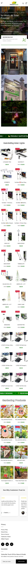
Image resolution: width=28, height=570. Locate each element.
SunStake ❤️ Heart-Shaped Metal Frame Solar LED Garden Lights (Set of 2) (21, 182)
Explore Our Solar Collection (11, 31)
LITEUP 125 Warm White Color (7, 345)
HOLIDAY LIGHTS (14, 60)
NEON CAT (7, 243)
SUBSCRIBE (21, 561)
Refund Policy (4, 532)
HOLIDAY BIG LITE (7, 284)
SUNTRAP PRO (21, 324)
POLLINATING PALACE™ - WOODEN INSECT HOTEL (7, 460)
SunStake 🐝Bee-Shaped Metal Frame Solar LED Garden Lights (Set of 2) (7, 223)
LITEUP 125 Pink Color (21, 385)
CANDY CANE (21, 304)
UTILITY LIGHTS (14, 86)
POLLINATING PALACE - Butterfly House (21, 419)
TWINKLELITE (21, 263)
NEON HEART (7, 263)
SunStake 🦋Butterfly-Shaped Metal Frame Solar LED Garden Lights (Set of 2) (21, 202)
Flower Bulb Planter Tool (21, 480)
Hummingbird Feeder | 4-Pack (7, 480)
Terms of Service (5, 534)
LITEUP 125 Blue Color (7, 365)
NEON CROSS (21, 243)
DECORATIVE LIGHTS (14, 112)
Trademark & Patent (5, 536)
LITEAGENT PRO (7, 162)
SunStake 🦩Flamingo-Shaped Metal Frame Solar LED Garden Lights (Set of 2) (7, 202)
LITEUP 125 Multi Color (21, 345)
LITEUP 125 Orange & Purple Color (21, 365)
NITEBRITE (7, 182)
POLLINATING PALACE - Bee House (7, 419)
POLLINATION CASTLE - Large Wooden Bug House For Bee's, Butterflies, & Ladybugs (21, 440)
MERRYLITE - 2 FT (21, 284)
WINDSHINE (7, 324)
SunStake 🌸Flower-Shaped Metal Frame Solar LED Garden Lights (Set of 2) (21, 223)
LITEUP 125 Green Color (7, 385)
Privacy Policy (4, 529)
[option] (14, 22)
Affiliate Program (5, 539)
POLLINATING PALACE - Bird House (7, 440)
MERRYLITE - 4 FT (7, 304)
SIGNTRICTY (21, 162)
